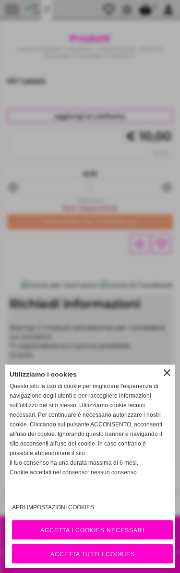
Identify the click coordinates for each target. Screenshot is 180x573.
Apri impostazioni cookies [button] (53, 507)
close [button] (167, 372)
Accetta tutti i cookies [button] (92, 554)
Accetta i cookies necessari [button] (92, 530)
